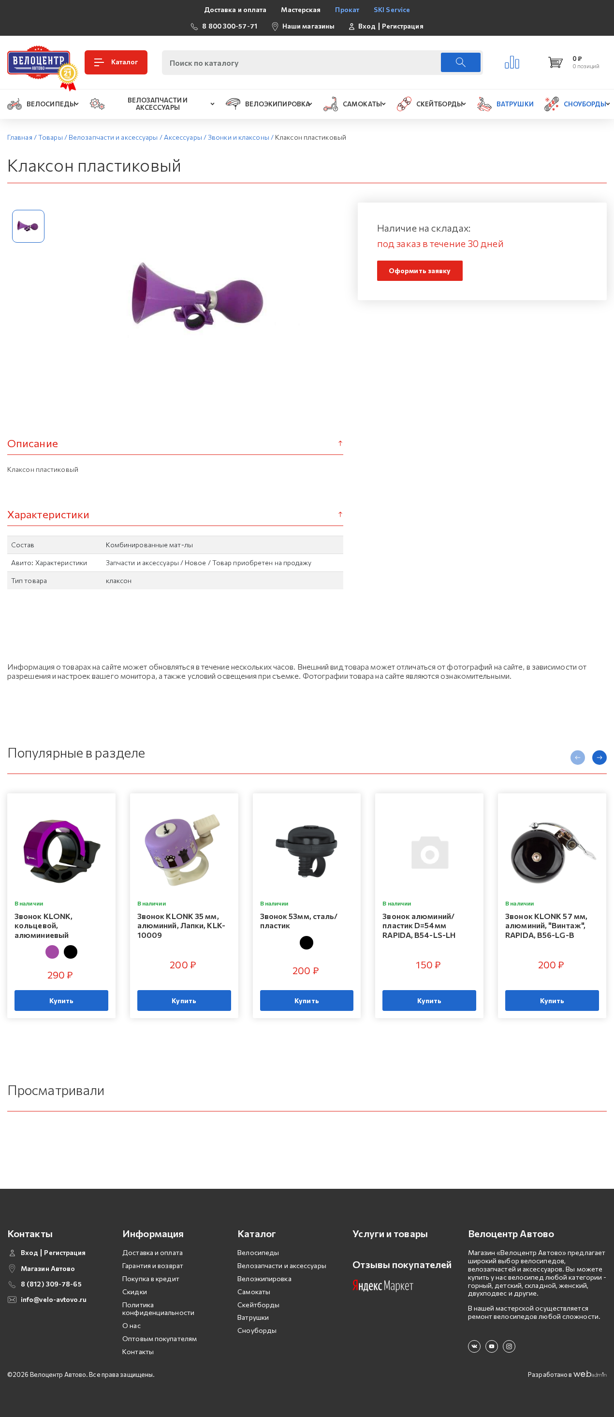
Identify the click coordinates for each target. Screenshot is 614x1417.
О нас (131, 1325)
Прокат (347, 9)
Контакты (138, 1351)
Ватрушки (253, 1317)
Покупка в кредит (150, 1278)
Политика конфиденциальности (158, 1308)
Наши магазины (308, 26)
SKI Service (392, 9)
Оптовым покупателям (159, 1338)
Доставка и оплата (235, 9)
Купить (61, 1000)
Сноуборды (257, 1330)
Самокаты (253, 1291)
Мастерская (301, 9)
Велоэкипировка (264, 1278)
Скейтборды (258, 1304)
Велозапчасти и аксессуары (281, 1265)
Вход (367, 26)
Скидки (134, 1291)
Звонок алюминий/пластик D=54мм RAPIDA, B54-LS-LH (418, 925)
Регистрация (403, 26)
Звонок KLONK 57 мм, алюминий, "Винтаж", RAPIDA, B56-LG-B (546, 925)
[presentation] (577, 757)
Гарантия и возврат (152, 1265)
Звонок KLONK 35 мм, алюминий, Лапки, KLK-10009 (181, 925)
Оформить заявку (420, 270)
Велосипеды (258, 1252)
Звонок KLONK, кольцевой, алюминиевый (44, 925)
